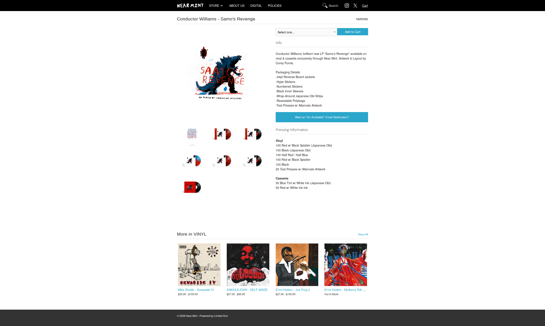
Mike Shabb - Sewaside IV (196, 289)
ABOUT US (236, 5)
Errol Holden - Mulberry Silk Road (347, 289)
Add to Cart (352, 32)
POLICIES (274, 5)
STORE (214, 5)
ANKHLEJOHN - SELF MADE (247, 289)
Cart (365, 5)
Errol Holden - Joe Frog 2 (293, 289)
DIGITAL (256, 5)
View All (363, 234)
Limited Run (221, 315)
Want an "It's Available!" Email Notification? (322, 117)
